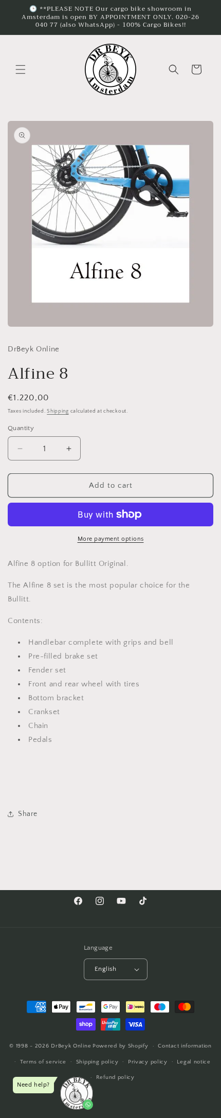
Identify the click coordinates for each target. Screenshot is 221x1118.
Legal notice (193, 1062)
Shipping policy (97, 1062)
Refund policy (115, 1077)
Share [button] (28, 814)
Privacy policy (148, 1062)
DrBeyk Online (71, 1046)
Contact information (184, 1046)
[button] (20, 69)
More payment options (111, 539)
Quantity (21, 428)
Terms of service (43, 1062)
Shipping (58, 411)
